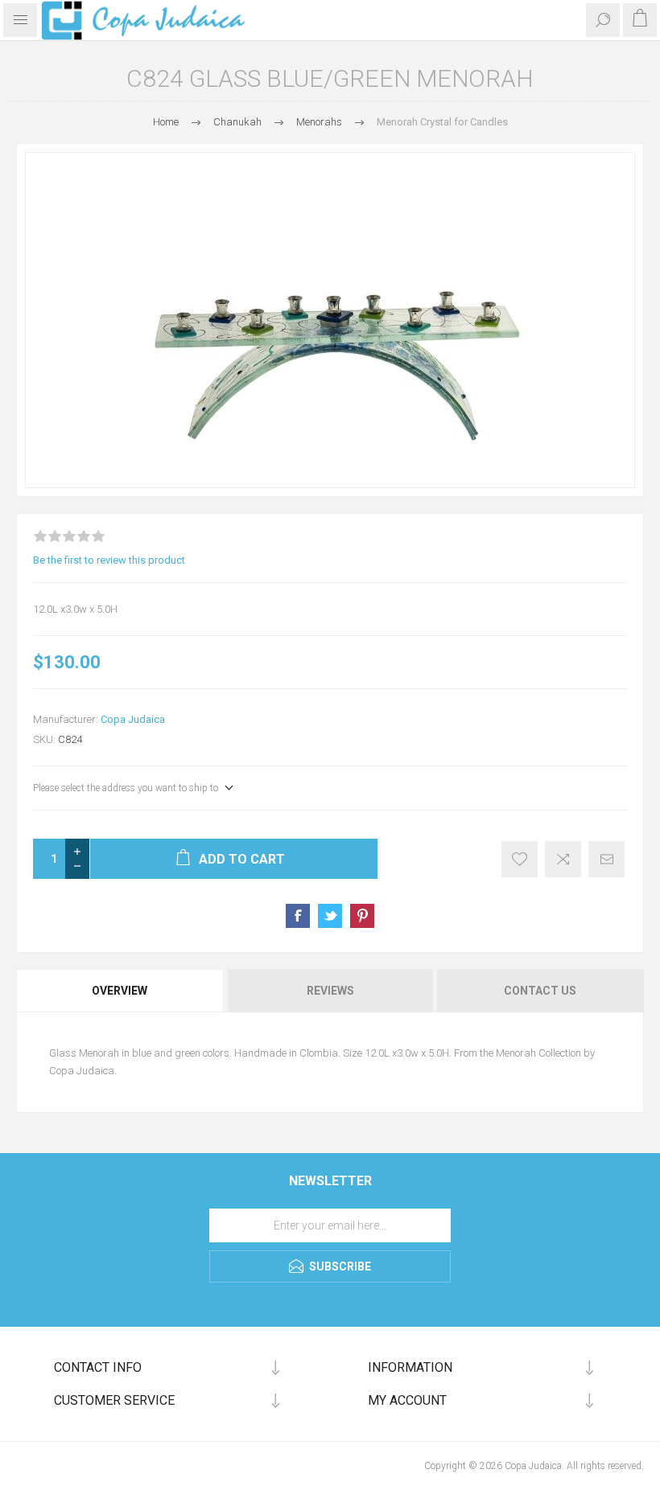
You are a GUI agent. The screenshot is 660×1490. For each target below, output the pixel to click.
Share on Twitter (330, 916)
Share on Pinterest (362, 916)
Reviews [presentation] (330, 990)
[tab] (120, 990)
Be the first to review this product (109, 560)
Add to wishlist (519, 859)
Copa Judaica (133, 719)
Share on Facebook (298, 916)
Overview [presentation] (119, 990)
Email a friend (606, 859)
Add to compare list (563, 859)
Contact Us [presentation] (540, 990)
